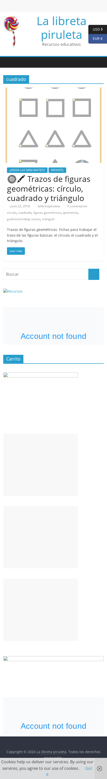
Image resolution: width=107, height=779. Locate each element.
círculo (11, 212)
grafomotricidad (18, 219)
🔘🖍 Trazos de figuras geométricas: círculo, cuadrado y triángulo (48, 188)
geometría (70, 212)
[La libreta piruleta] (8, 62)
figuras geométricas (47, 212)
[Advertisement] (40, 465)
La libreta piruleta (62, 27)
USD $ (95, 29)
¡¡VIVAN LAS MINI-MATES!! (27, 170)
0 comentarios (77, 206)
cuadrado (24, 212)
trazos (35, 219)
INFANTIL (57, 170)
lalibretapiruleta (49, 206)
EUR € (95, 38)
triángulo (48, 219)
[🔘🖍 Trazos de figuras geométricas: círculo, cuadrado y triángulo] (53, 90)
